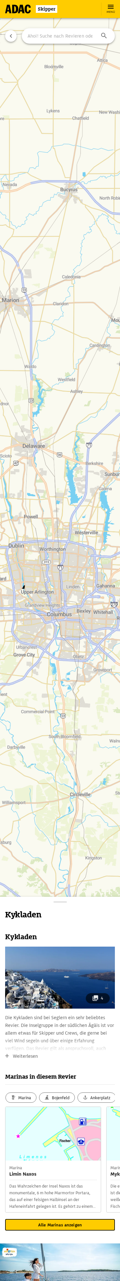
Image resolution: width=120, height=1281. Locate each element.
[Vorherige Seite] (11, 36)
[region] (60, 640)
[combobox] (68, 36)
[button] (104, 36)
